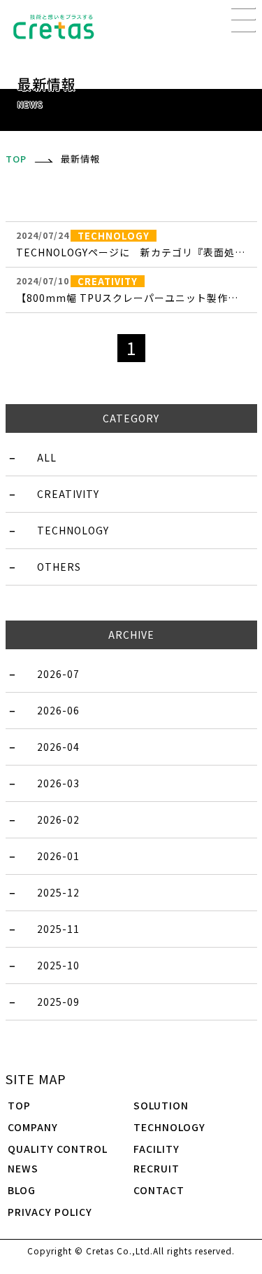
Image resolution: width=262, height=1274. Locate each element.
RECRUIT (156, 1168)
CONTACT (158, 1190)
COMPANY (33, 1127)
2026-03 (58, 783)
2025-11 (58, 929)
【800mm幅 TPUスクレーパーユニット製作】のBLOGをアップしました (131, 298)
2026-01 (58, 856)
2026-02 (58, 819)
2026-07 (58, 674)
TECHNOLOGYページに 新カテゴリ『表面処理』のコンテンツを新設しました (131, 252)
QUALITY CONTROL (58, 1149)
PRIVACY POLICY (50, 1212)
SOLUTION (161, 1105)
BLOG (22, 1190)
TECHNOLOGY (73, 530)
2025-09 (58, 1002)
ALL (47, 457)
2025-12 (58, 892)
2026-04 (58, 747)
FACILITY (156, 1149)
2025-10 (58, 965)
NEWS (23, 1168)
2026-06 (58, 710)
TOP (19, 1105)
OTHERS (59, 567)
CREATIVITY (68, 494)
